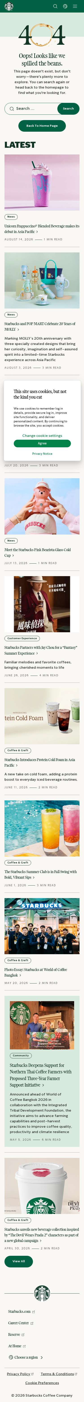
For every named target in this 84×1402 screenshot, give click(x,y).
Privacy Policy (18, 1374)
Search (68, 108)
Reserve (14, 1334)
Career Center (18, 1322)
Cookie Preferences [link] (42, 1383)
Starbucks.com (19, 1311)
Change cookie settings (42, 435)
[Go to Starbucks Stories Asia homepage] (8, 6)
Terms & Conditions (57, 1374)
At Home (14, 1345)
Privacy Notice (42, 454)
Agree (42, 443)
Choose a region (26, 1357)
